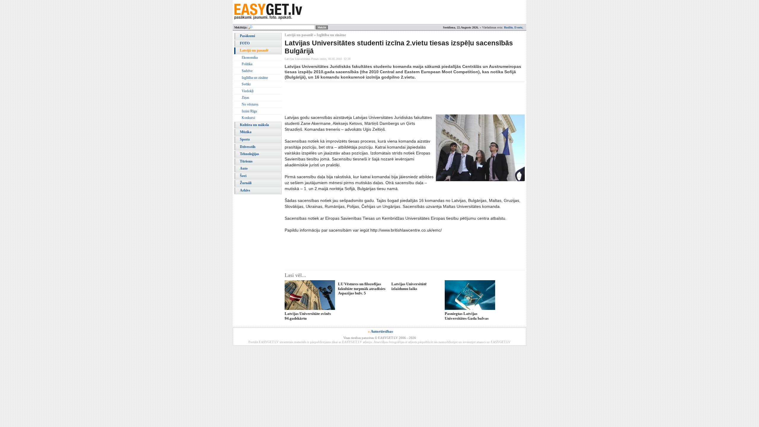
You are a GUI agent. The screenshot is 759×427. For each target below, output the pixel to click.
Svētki (246, 84)
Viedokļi (247, 91)
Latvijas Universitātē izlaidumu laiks (409, 286)
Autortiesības (382, 331)
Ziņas (245, 97)
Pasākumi (247, 36)
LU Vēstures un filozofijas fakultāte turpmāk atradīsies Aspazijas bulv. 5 (361, 288)
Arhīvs (245, 190)
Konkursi (248, 118)
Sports (245, 139)
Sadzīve (247, 71)
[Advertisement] (392, 98)
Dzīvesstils (248, 147)
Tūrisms (246, 161)
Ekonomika (250, 57)
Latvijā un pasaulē (254, 50)
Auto (244, 168)
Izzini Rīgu (249, 111)
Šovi (243, 176)
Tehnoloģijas (249, 154)
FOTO (245, 43)
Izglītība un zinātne (255, 78)
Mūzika (245, 132)
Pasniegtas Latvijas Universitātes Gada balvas (467, 315)
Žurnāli (245, 183)
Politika (247, 64)
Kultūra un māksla (254, 125)
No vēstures (250, 104)
